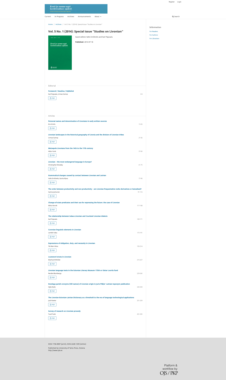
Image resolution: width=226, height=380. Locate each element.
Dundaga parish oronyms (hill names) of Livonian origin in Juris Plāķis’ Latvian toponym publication (89, 284)
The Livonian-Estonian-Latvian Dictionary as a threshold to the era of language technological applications (91, 297)
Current (48, 16)
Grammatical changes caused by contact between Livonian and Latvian (77, 175)
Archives (70, 16)
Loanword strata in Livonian (59, 257)
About (97, 16)
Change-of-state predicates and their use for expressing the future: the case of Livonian (84, 202)
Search (177, 16)
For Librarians (154, 38)
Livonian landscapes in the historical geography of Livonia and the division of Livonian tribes (86, 135)
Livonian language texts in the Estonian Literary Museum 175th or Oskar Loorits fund (83, 270)
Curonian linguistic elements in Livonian (64, 230)
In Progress (59, 16)
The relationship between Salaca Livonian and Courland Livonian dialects (77, 216)
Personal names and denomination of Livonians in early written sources (77, 121)
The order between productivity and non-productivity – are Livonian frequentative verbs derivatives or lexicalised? (95, 189)
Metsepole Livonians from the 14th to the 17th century (70, 148)
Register (172, 2)
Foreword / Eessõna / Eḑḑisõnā (61, 91)
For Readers (153, 31)
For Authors (153, 35)
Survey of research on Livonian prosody (64, 311)
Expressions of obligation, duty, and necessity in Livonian (71, 243)
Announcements (84, 16)
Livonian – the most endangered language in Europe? (70, 162)
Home (50, 24)
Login (179, 2)
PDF (53, 98)
